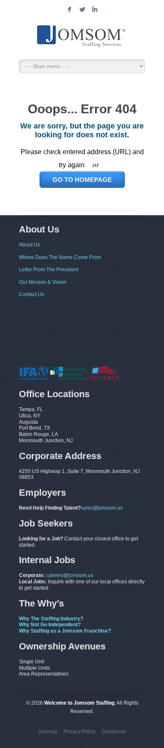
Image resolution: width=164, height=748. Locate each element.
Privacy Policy (79, 732)
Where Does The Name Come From (60, 257)
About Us (29, 245)
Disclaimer (114, 732)
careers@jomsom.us (69, 575)
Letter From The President (48, 269)
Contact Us (31, 294)
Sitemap (47, 732)
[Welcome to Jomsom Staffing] (82, 37)
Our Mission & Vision (42, 282)
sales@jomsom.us (102, 508)
